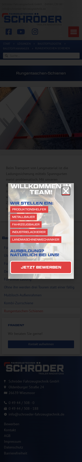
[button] (66, 191)
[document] (41, 231)
